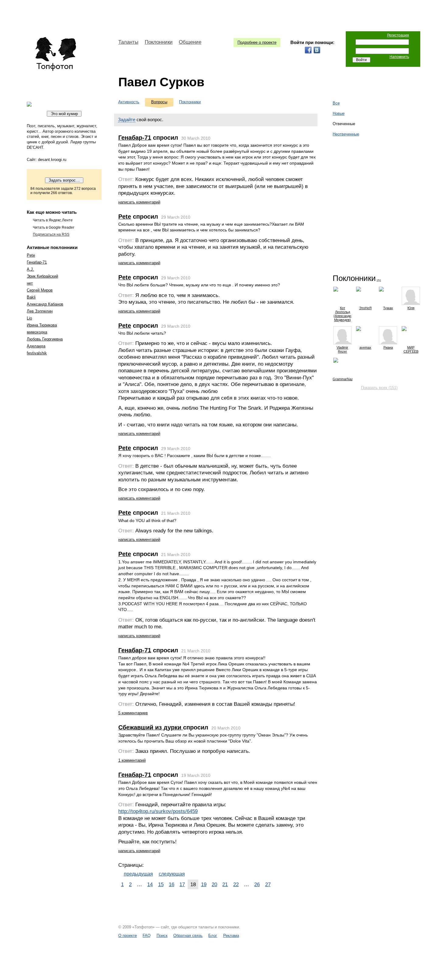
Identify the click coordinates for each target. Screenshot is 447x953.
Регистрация (398, 35)
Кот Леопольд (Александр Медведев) (342, 314)
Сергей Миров (40, 290)
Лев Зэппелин (40, 311)
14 (150, 884)
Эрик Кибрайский (42, 276)
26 (257, 884)
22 (236, 884)
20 (214, 884)
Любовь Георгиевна (45, 339)
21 (225, 884)
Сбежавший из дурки (150, 727)
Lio (29, 318)
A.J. (30, 269)
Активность (128, 102)
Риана (388, 347)
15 (161, 884)
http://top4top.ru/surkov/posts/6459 (158, 811)
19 (203, 884)
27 (268, 884)
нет (30, 283)
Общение (190, 42)
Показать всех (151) (379, 387)
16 (171, 884)
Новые (339, 113)
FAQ (147, 935)
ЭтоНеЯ (365, 308)
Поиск (162, 935)
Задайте (126, 119)
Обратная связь (188, 935)
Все (336, 103)
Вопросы (159, 102)
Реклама (231, 935)
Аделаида (36, 346)
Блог (212, 935)
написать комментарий (139, 202)
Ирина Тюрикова (42, 325)
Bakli (31, 297)
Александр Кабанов (45, 304)
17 (182, 884)
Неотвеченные (346, 134)
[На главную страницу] (55, 54)
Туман (388, 308)
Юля (410, 308)
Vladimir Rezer (342, 349)
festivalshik (37, 353)
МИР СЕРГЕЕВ (411, 349)
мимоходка (37, 332)
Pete (31, 255)
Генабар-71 (37, 262)
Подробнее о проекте (256, 42)
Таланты (128, 42)
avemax (365, 347)
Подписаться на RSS (51, 234)
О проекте (127, 935)
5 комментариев (133, 713)
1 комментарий (132, 760)
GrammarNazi (342, 379)
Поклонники (159, 42)
